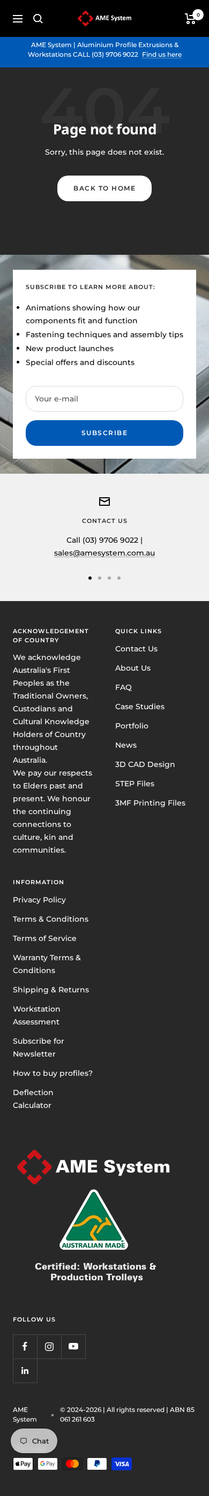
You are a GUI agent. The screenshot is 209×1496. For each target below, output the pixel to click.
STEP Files (134, 783)
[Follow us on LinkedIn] (25, 1370)
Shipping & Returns (51, 989)
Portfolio (131, 726)
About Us (133, 668)
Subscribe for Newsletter (38, 1047)
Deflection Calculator (33, 1099)
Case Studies (140, 706)
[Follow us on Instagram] (49, 1346)
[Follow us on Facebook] (25, 1346)
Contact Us (136, 649)
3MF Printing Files (150, 803)
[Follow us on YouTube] (73, 1346)
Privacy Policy (39, 900)
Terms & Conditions (50, 919)
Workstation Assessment (37, 1015)
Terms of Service (45, 938)
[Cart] (190, 18)
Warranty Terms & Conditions (47, 964)
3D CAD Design (145, 764)
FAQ (123, 687)
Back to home (104, 188)
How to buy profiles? (53, 1073)
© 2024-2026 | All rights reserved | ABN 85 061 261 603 (127, 1414)
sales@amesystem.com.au (104, 553)
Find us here (162, 54)
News (126, 745)
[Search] (38, 19)
